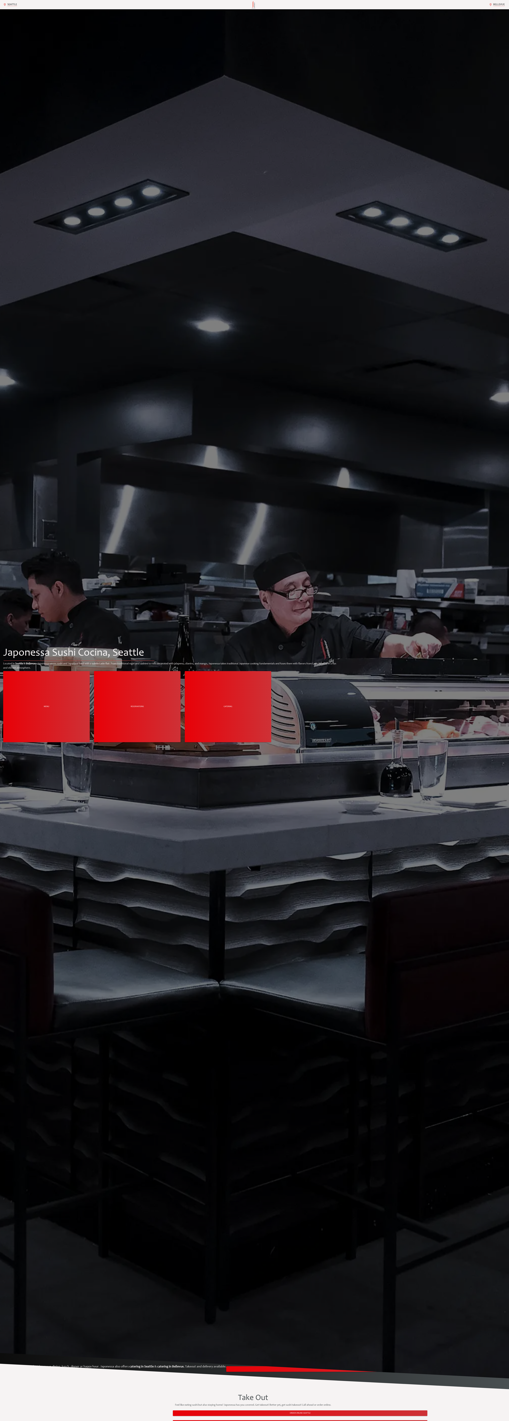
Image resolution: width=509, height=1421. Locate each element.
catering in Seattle (141, 1366)
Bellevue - (31, 663)
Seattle (19, 663)
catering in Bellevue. (170, 1366)
